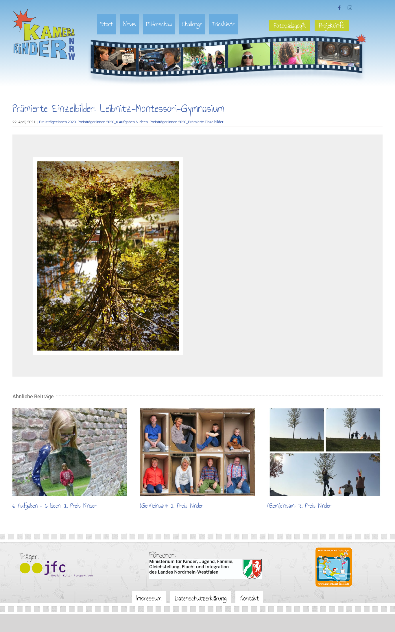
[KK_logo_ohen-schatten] (44, 10)
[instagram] (350, 7)
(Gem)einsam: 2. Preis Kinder (324, 452)
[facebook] (339, 7)
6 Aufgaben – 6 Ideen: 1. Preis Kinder (69, 452)
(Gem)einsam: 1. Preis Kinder (197, 452)
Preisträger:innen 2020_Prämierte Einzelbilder (186, 122)
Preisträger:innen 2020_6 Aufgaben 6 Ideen (112, 122)
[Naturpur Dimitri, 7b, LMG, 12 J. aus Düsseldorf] (108, 163)
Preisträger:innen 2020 (57, 122)
